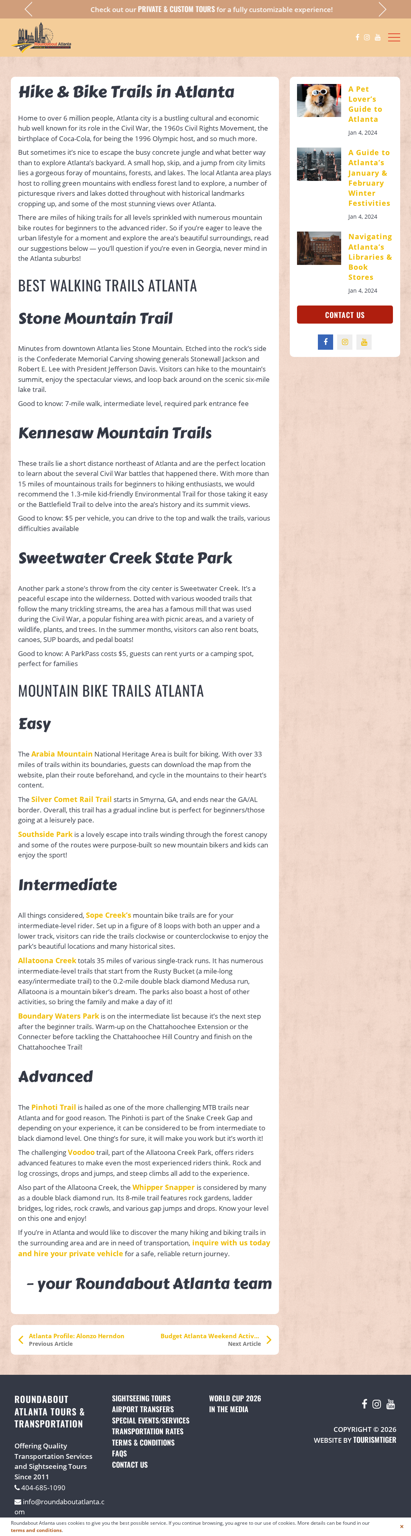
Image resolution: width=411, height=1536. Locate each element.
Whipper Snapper (164, 1187)
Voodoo (81, 1152)
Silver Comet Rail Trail (71, 799)
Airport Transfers (143, 1409)
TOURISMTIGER (375, 1439)
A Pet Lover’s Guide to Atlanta (365, 104)
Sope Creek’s (108, 915)
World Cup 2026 (235, 1398)
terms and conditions (36, 1530)
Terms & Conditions (143, 1442)
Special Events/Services (150, 1420)
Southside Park (45, 834)
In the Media (228, 1409)
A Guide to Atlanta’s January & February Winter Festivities (369, 178)
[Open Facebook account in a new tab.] (358, 37)
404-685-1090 (42, 1487)
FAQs (119, 1453)
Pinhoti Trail (53, 1107)
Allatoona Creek (47, 960)
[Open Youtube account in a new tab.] (378, 37)
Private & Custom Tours (170, 9)
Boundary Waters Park (58, 1016)
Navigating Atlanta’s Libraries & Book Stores (370, 257)
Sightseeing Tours (141, 1398)
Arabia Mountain (62, 754)
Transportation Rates (147, 1431)
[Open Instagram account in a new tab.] (367, 37)
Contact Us (345, 315)
